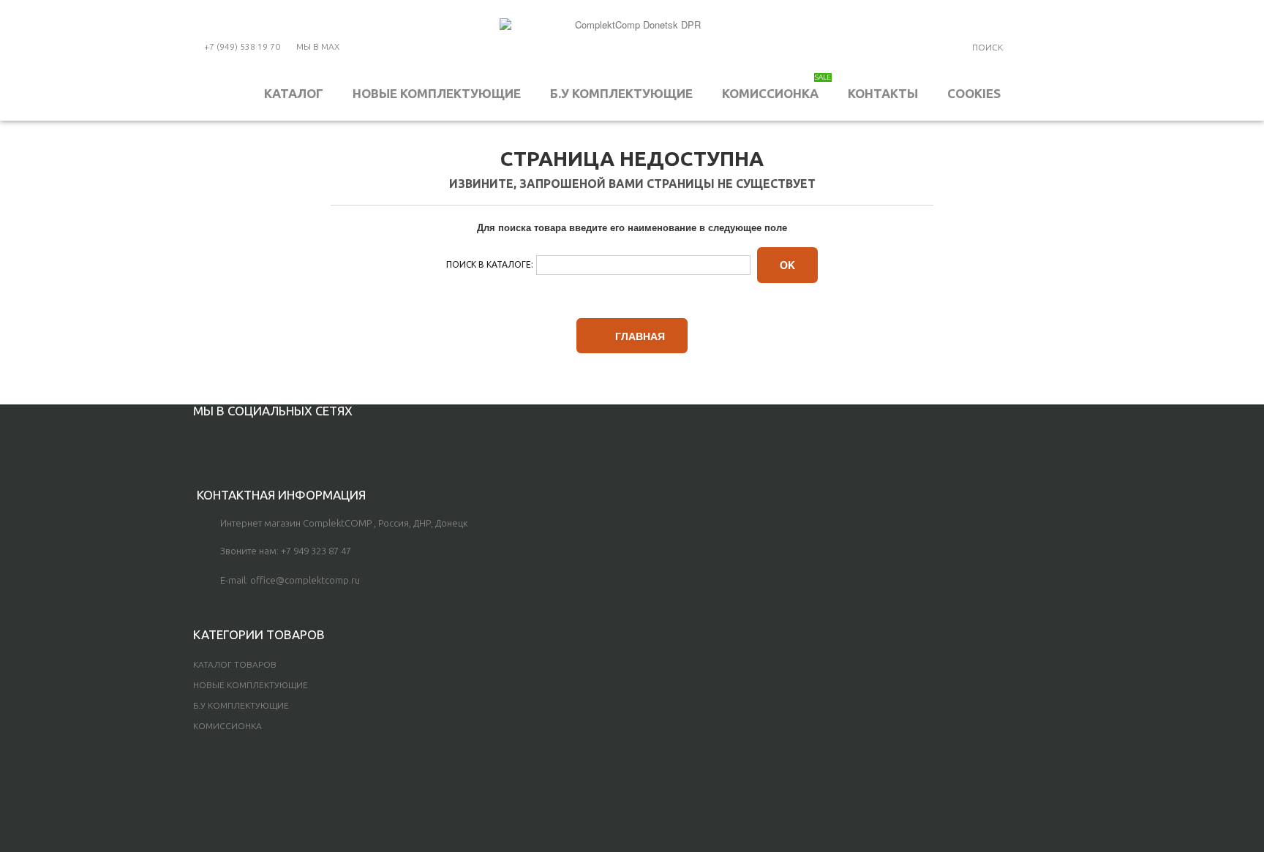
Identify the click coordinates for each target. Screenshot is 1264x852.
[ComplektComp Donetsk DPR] (632, 43)
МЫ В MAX (317, 46)
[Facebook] (197, 443)
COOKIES (974, 93)
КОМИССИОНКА (776, 86)
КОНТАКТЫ (883, 93)
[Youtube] (246, 443)
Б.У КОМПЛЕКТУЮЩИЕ (621, 93)
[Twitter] (222, 443)
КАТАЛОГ (293, 93)
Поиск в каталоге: (489, 264)
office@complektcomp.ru (305, 580)
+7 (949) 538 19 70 (242, 46)
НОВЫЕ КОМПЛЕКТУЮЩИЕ (437, 93)
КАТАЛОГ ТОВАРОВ (234, 664)
